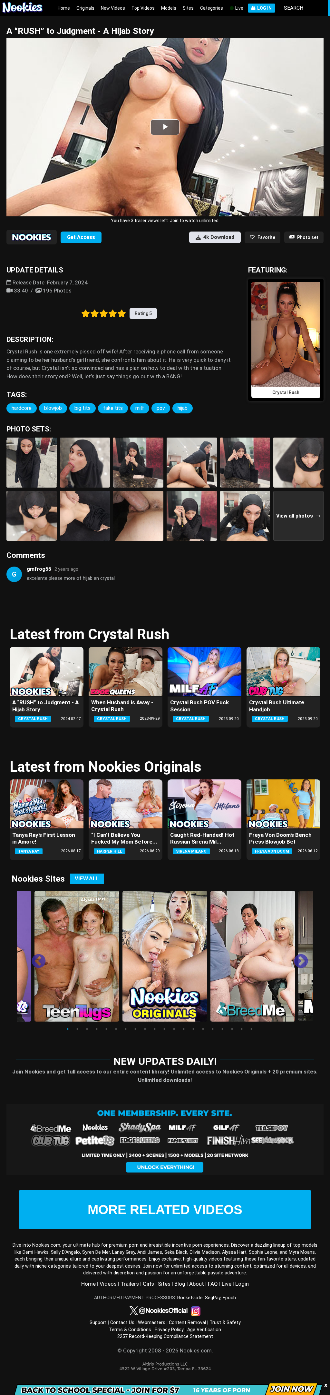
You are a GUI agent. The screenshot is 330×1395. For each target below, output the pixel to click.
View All (87, 878)
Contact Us (122, 1322)
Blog (179, 1284)
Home (64, 8)
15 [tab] (203, 1029)
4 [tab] (96, 1029)
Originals (85, 8)
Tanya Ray (28, 851)
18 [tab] (232, 1029)
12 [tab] (174, 1029)
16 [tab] (212, 1029)
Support (98, 1322)
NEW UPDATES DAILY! (165, 1061)
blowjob (53, 408)
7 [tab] (125, 1029)
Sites (188, 8)
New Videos (113, 8)
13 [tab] (183, 1029)
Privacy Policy (169, 1329)
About (196, 1284)
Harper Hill (109, 851)
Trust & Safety (225, 1322)
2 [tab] (77, 1029)
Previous (34, 957)
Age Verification (204, 1329)
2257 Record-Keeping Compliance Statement (165, 1336)
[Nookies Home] (26, 8)
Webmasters (151, 1322)
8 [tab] (135, 1029)
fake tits (113, 408)
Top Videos (143, 8)
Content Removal (187, 1322)
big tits (82, 408)
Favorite (266, 237)
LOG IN (263, 8)
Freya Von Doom (272, 851)
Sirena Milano (191, 851)
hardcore (22, 408)
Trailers (130, 1284)
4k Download (218, 237)
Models (168, 8)
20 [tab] (251, 1029)
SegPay (212, 1298)
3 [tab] (87, 1029)
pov (161, 408)
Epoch (229, 1298)
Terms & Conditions (130, 1329)
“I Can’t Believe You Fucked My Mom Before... (124, 838)
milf (139, 408)
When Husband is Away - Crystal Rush (122, 705)
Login (242, 1284)
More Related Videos (165, 1209)
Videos (108, 1284)
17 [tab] (222, 1029)
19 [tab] (241, 1029)
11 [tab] (164, 1029)
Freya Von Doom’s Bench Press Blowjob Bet (280, 838)
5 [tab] (106, 1029)
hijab (183, 408)
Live (238, 8)
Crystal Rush (33, 719)
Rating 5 (143, 313)
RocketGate (190, 1298)
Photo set (307, 237)
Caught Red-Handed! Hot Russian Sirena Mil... (202, 838)
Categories (211, 8)
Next (296, 957)
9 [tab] (145, 1029)
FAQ (213, 1284)
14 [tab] (193, 1029)
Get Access (81, 237)
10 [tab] (154, 1029)
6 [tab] (116, 1029)
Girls (148, 1284)
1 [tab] (67, 1029)
